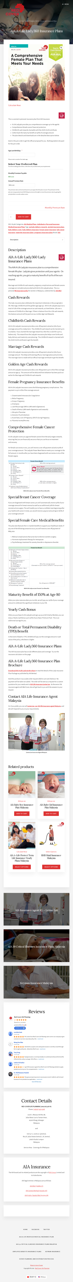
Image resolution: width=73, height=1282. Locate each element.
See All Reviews (36, 1082)
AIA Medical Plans (30, 224)
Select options (22, 867)
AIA (59, 233)
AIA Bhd (58, 291)
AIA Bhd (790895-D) (36, 1186)
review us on (19, 1028)
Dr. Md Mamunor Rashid (21, 1073)
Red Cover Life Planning (22, 1017)
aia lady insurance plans (56, 227)
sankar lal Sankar (19, 1062)
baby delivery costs (15, 230)
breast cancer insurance (47, 230)
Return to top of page (36, 1265)
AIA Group (52, 1172)
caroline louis (18, 1032)
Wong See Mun (18, 1042)
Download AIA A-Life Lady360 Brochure (22, 671)
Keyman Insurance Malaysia (36, 983)
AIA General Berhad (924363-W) (36, 1191)
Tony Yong (17, 1052)
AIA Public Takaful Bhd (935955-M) (36, 1195)
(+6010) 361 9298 (39, 1109)
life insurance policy (21, 291)
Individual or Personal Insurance (48, 224)
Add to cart (23, 217)
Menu (67, 4)
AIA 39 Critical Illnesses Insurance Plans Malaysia (36, 946)
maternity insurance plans (25, 233)
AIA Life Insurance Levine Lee (40, 684)
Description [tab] (14, 240)
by (25, 1278)
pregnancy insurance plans (43, 233)
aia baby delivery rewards (38, 227)
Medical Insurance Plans (16, 227)
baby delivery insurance (30, 230)
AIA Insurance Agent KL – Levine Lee (36, 910)
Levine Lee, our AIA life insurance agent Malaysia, (44, 706)
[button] (61, 47)
